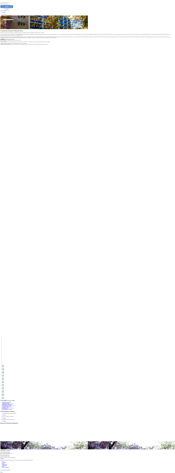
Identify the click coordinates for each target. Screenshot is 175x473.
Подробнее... (4, 421)
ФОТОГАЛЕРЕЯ (5, 408)
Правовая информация (5, 467)
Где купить (4, 14)
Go (12, 19)
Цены (3, 463)
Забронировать (4, 465)
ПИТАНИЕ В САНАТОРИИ (6, 404)
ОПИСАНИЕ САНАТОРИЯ (6, 402)
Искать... (1, 19)
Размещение (4, 462)
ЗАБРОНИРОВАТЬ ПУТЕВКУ (7, 409)
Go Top (1, 472)
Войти (3, 466)
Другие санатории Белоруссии (5, 4)
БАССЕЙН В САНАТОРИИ (6, 406)
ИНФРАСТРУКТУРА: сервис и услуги (8, 405)
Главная (3, 461)
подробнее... (2, 458)
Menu (1, 20)
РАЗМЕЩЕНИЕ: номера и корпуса (7, 403)
